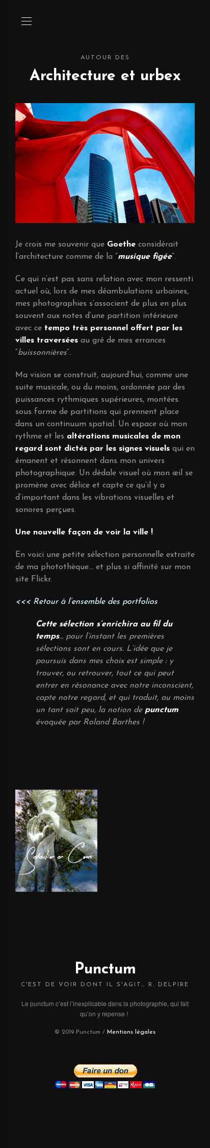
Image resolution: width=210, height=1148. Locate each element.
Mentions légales (131, 1032)
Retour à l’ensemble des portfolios (95, 602)
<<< (24, 602)
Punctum (105, 970)
